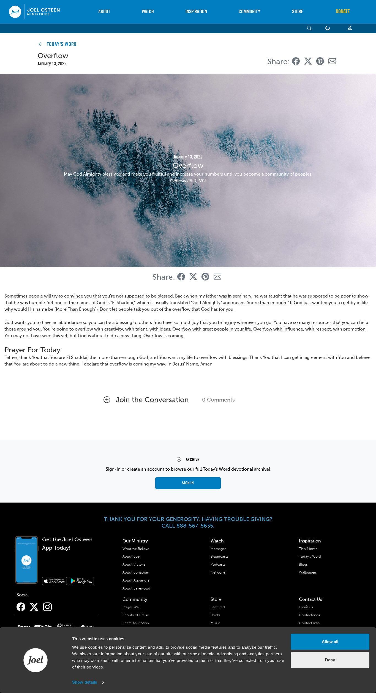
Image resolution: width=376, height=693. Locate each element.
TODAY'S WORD (62, 44)
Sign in (188, 483)
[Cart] (329, 28)
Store (297, 12)
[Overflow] (296, 61)
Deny (330, 659)
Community (249, 12)
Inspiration (196, 12)
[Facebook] (21, 607)
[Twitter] (34, 607)
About (104, 12)
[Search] (309, 28)
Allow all (330, 641)
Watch (148, 12)
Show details (84, 682)
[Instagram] (47, 607)
